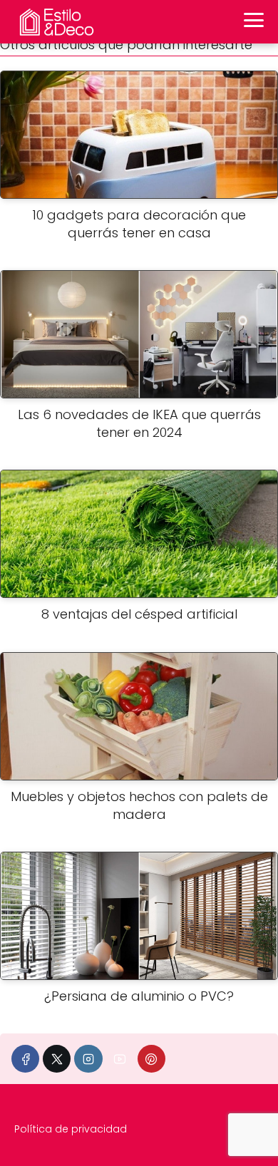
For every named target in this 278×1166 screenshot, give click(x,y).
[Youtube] (120, 1059)
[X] (57, 1059)
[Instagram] (88, 1059)
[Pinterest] (151, 1059)
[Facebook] (25, 1059)
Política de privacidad (70, 1129)
